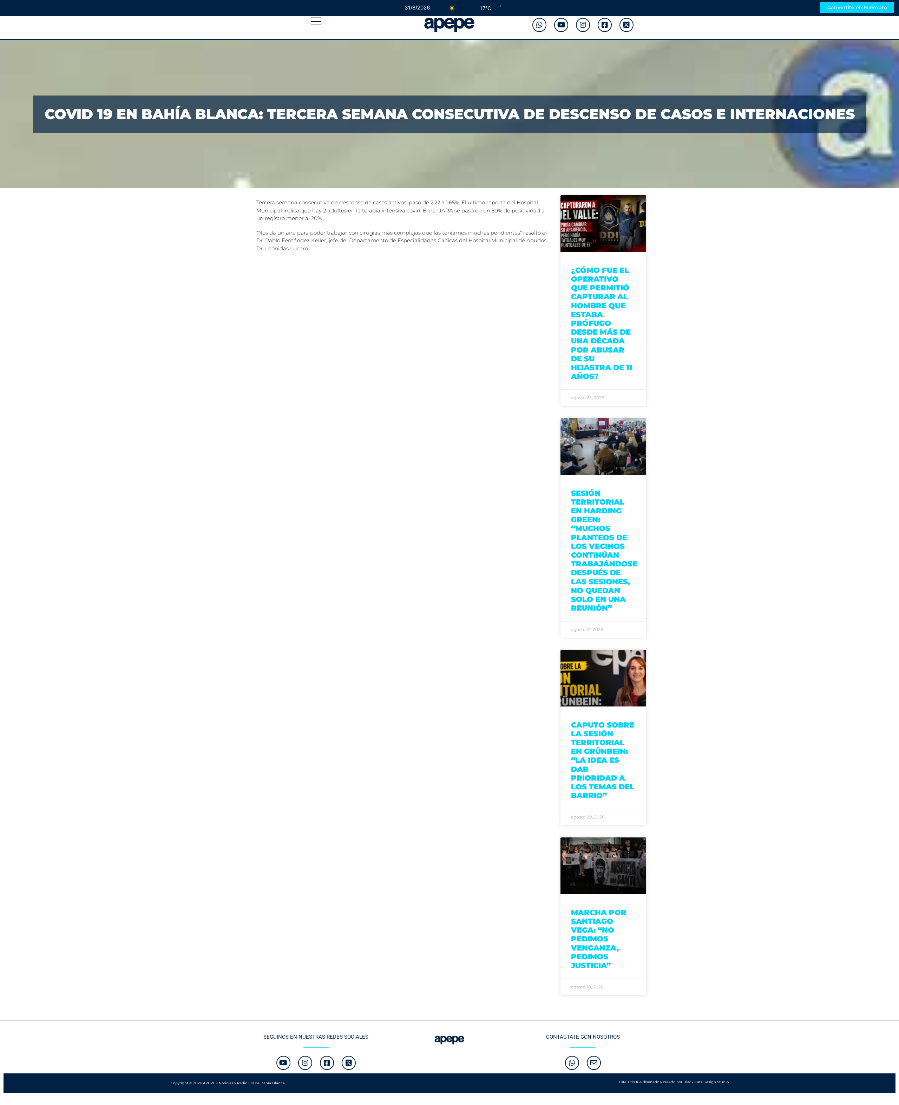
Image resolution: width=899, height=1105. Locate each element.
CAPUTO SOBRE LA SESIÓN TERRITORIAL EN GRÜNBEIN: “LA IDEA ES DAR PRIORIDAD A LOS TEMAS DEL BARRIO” (602, 760)
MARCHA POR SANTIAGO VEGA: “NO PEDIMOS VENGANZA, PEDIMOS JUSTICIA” (598, 939)
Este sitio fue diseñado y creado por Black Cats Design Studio (674, 1082)
